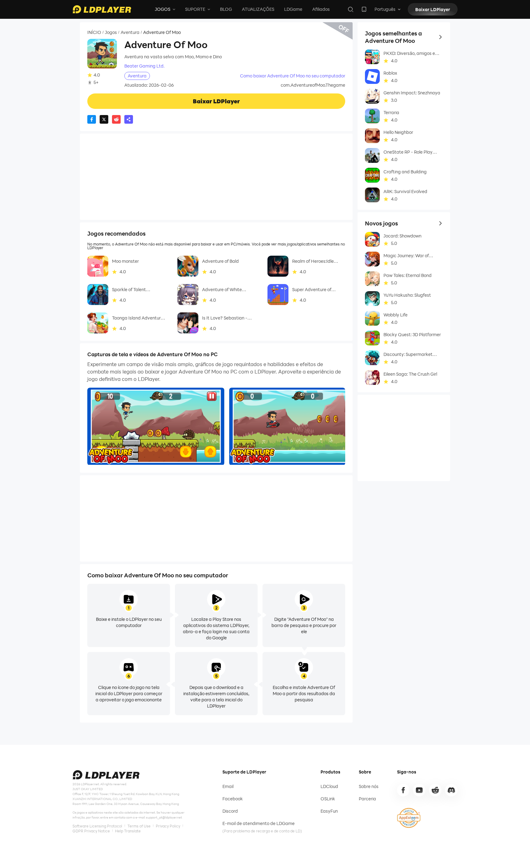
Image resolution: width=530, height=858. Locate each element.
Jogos (111, 32)
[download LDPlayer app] (364, 9)
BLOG (226, 9)
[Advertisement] (216, 177)
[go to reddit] (435, 790)
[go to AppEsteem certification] (408, 818)
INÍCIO (94, 32)
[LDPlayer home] (101, 9)
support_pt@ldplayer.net (164, 817)
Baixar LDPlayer (432, 9)
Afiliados (321, 9)
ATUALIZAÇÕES (258, 9)
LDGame (293, 9)
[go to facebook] (403, 790)
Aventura (130, 32)
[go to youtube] (419, 790)
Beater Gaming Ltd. (144, 66)
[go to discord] (451, 790)
